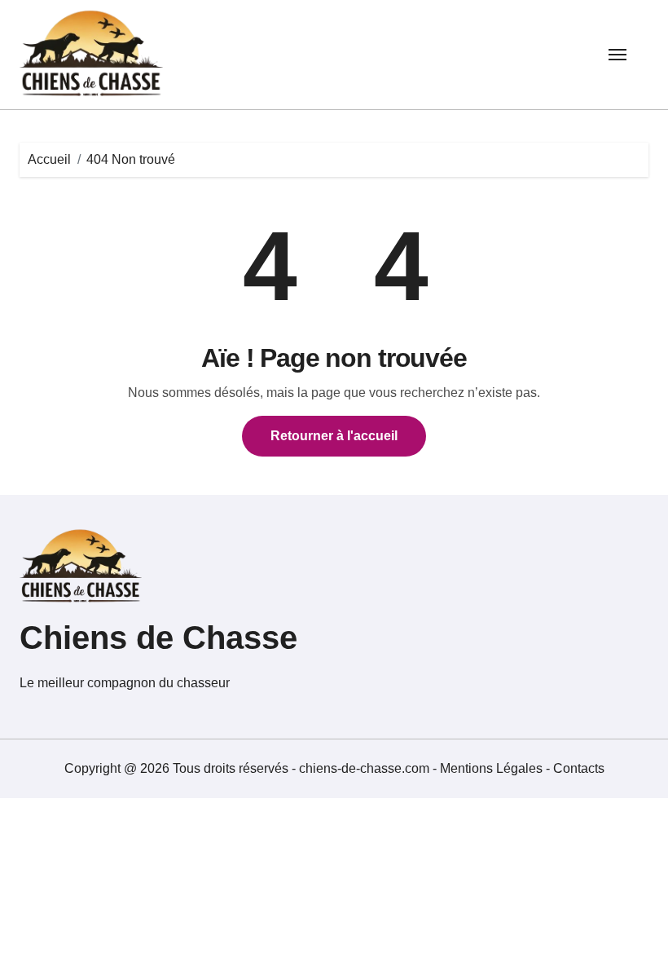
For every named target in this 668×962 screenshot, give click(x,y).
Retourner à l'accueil (334, 436)
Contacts (578, 768)
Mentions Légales (493, 768)
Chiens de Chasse (158, 637)
